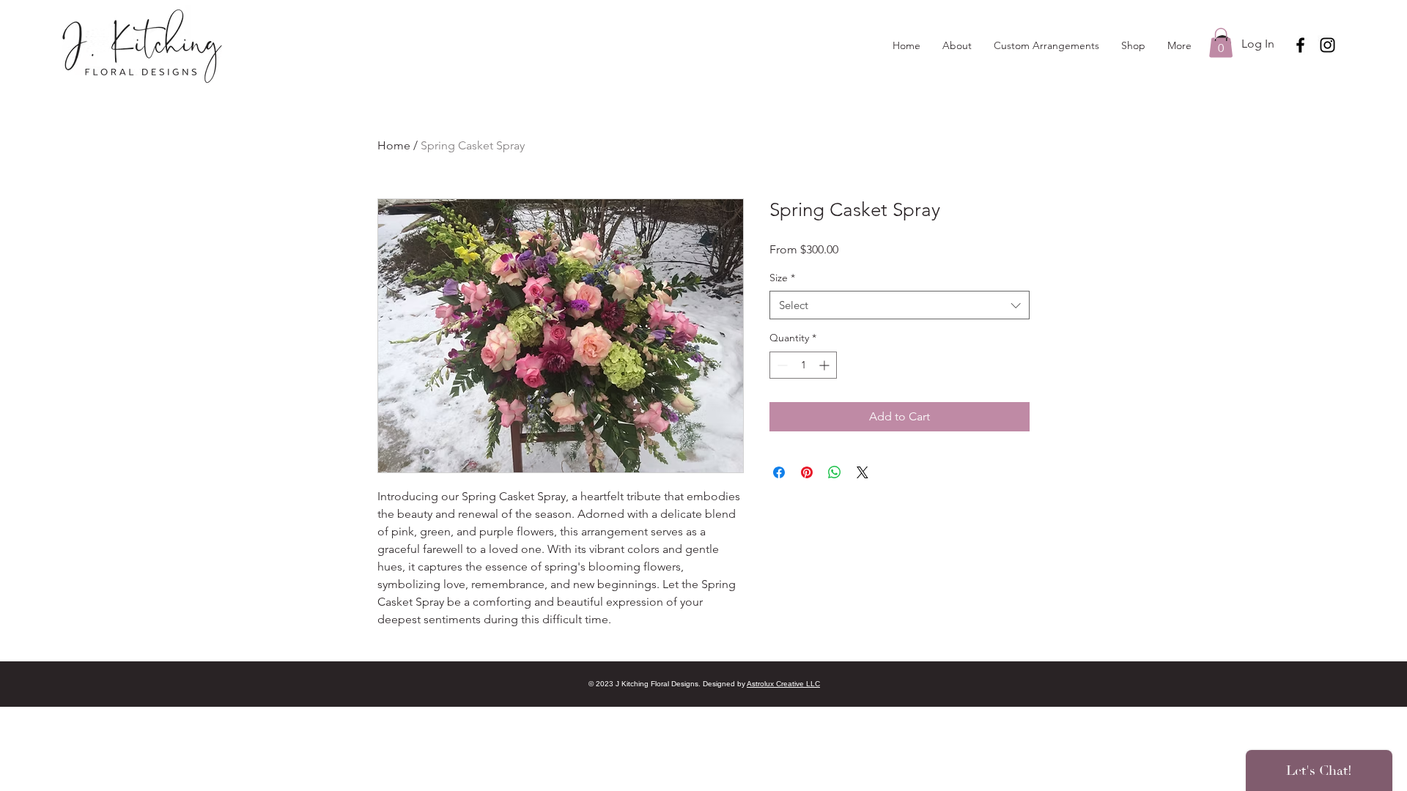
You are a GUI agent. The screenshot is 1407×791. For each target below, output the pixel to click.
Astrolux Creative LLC (783, 684)
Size (782, 277)
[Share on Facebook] (779, 472)
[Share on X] (862, 472)
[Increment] (825, 365)
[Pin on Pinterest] (807, 472)
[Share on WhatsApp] (834, 472)
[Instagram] (1327, 45)
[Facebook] (1300, 45)
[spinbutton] (803, 365)
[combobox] (899, 305)
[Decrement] (781, 365)
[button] (1220, 43)
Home (393, 145)
